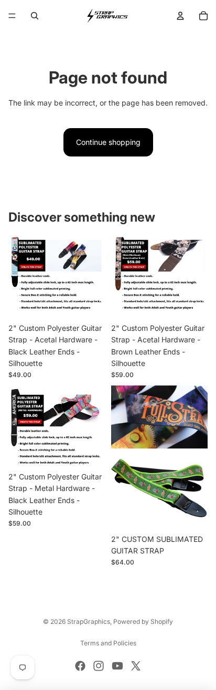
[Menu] (12, 16)
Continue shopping (108, 142)
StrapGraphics (88, 621)
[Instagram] (98, 666)
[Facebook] (80, 666)
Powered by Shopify (143, 621)
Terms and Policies (108, 643)
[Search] (34, 15)
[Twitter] (135, 666)
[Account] (180, 15)
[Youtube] (117, 666)
